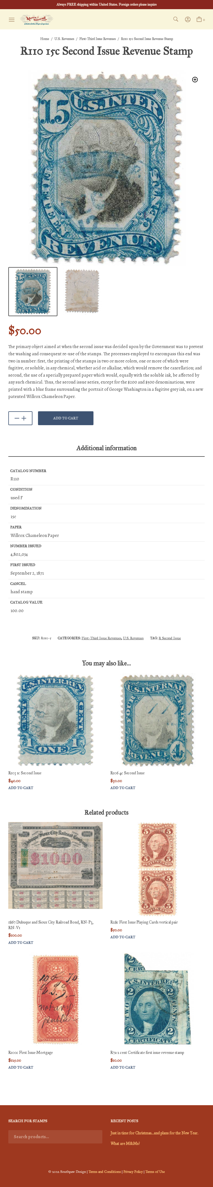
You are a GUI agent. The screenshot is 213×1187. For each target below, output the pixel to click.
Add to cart (65, 418)
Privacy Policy (133, 1172)
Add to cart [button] (20, 788)
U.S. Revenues (64, 39)
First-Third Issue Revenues (97, 39)
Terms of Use (155, 1172)
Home (44, 39)
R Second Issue (170, 638)
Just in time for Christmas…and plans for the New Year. (154, 1133)
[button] (195, 79)
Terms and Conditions (104, 1172)
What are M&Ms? (125, 1143)
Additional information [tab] (107, 448)
